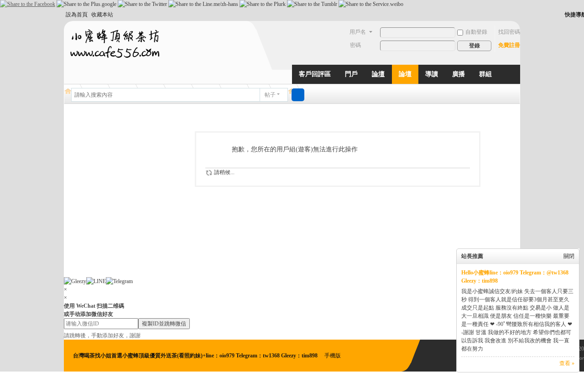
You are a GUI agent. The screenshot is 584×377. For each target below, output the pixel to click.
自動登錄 (476, 32)
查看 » (566, 363)
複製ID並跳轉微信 (164, 323)
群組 (485, 74)
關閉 (568, 256)
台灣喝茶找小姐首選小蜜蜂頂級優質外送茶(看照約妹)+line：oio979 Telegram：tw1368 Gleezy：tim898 (196, 355)
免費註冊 (509, 45)
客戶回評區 (315, 74)
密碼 (355, 45)
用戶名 (357, 32)
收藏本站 (102, 14)
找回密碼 (509, 32)
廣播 (458, 74)
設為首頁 (77, 14)
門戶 (351, 74)
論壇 (378, 74)
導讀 (431, 74)
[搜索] (298, 94)
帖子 (270, 95)
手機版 (332, 355)
